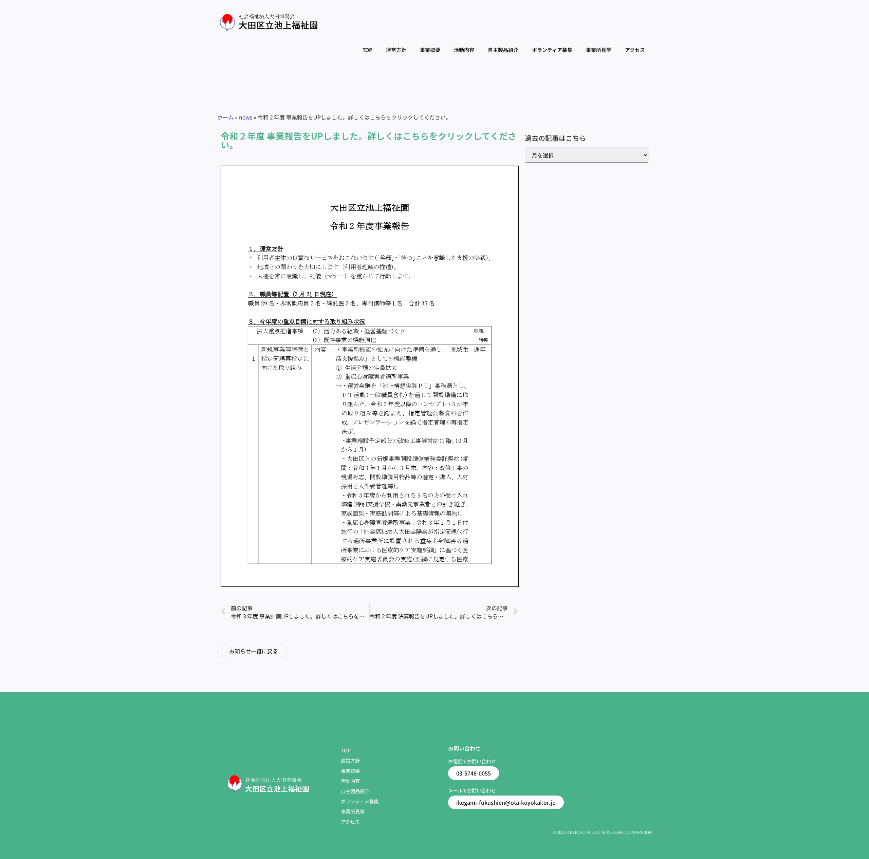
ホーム (225, 117)
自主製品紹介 (503, 49)
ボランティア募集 (552, 49)
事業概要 (430, 49)
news (245, 117)
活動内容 (464, 49)
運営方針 (396, 49)
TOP (367, 49)
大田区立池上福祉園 (278, 24)
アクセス (635, 49)
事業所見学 (598, 49)
